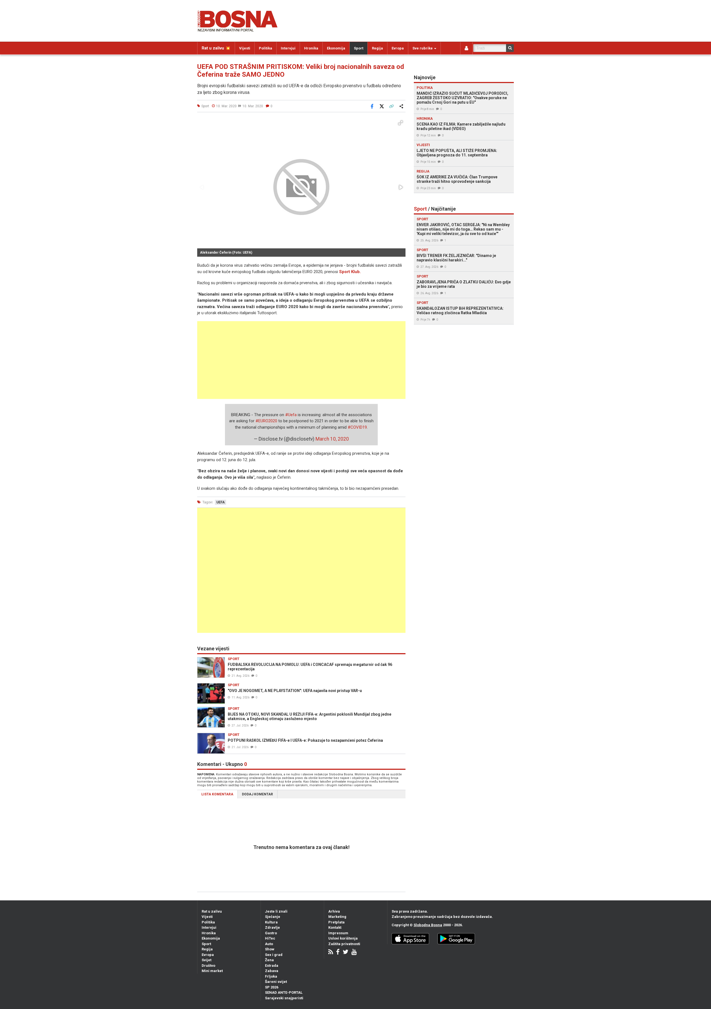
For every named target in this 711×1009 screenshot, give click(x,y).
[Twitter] (345, 952)
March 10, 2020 (332, 439)
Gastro (271, 933)
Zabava (271, 971)
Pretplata (336, 922)
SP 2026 (271, 987)
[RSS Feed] (330, 952)
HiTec (270, 938)
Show (269, 949)
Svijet (206, 960)
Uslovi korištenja (343, 938)
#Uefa (291, 414)
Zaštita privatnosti (344, 944)
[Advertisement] (301, 360)
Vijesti (244, 48)
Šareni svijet (276, 982)
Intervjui (288, 48)
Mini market (212, 971)
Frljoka (271, 976)
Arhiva (334, 911)
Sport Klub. (350, 271)
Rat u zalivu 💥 (216, 48)
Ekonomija (336, 48)
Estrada (271, 965)
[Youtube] (354, 952)
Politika (265, 48)
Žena (269, 960)
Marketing (337, 917)
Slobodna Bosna (428, 925)
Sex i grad (273, 955)
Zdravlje (272, 927)
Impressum (338, 933)
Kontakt (334, 927)
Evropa (398, 48)
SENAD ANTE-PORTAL (283, 992)
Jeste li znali (276, 911)
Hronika (311, 48)
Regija (377, 48)
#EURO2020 (266, 420)
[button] (400, 122)
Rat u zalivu (212, 911)
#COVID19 (357, 427)
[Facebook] (338, 952)
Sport (358, 48)
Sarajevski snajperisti (284, 998)
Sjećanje (272, 917)
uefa (220, 502)
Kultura (271, 922)
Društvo (208, 965)
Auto (269, 944)
